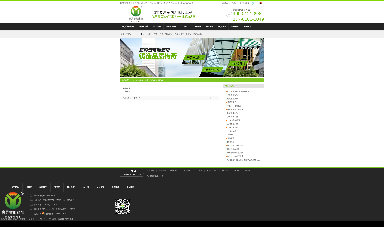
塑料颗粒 (225, 170)
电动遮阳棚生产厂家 (155, 176)
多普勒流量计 (212, 170)
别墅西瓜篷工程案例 (235, 109)
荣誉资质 (235, 26)
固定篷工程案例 (233, 113)
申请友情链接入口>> (132, 174)
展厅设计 (187, 170)
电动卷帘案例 (232, 99)
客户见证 (71, 187)
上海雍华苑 (231, 131)
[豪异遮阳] (136, 20)
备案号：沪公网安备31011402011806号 (51, 214)
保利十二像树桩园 (234, 106)
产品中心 (184, 26)
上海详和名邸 (232, 127)
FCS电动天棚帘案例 (235, 145)
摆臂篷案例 (231, 102)
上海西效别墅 (232, 124)
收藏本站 (224, 3)
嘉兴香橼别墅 (232, 117)
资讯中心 (229, 86)
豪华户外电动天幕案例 (236, 156)
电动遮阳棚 (171, 26)
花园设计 (237, 170)
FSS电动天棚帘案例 (235, 153)
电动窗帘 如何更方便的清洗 (238, 91)
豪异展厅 (222, 26)
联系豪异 (115, 187)
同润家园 (230, 142)
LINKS (132, 171)
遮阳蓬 (57, 187)
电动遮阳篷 (198, 34)
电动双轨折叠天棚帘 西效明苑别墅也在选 (243, 160)
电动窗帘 (157, 26)
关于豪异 (247, 26)
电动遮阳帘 (144, 26)
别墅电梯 (162, 170)
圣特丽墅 (230, 138)
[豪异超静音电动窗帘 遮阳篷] (192, 57)
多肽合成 (150, 170)
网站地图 (245, 3)
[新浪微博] (260, 3)
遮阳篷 (188, 34)
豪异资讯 (210, 26)
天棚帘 (29, 187)
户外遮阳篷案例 (233, 95)
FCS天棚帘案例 (233, 149)
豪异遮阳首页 (128, 26)
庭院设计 (248, 170)
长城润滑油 (174, 170)
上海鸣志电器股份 (234, 120)
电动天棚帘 (179, 34)
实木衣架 (198, 170)
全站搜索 (139, 80)
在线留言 (235, 3)
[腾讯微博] (254, 3)
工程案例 (197, 26)
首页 (132, 80)
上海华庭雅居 (232, 135)
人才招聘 (85, 187)
